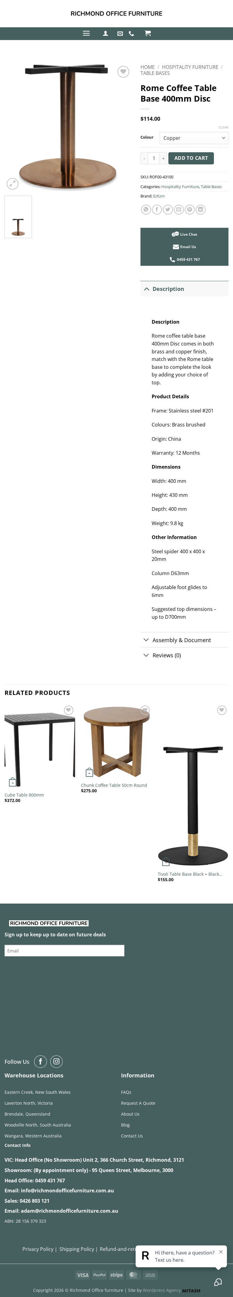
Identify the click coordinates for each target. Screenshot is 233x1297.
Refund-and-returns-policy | (132, 1249)
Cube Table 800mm (24, 795)
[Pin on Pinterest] (190, 210)
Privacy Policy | (39, 1249)
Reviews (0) (167, 655)
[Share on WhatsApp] (146, 210)
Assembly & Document (182, 640)
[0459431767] (132, 33)
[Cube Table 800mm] (40, 746)
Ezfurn (159, 196)
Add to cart (191, 158)
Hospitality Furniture (190, 67)
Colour (147, 137)
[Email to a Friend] (179, 210)
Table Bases (155, 73)
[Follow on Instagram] (56, 1061)
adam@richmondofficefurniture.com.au (69, 1211)
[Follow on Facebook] (40, 1061)
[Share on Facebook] (157, 210)
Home (147, 67)
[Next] (228, 798)
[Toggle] (146, 288)
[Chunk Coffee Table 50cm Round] (116, 741)
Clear (223, 127)
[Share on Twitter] (168, 210)
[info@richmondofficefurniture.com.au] (120, 33)
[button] (86, 33)
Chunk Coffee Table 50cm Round (114, 785)
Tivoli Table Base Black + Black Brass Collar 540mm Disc (188, 874)
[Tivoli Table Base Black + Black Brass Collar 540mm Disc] (193, 786)
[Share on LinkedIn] (201, 210)
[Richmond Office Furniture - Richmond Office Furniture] (116, 13)
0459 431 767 (50, 1180)
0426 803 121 (34, 1201)
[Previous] (4, 798)
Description (168, 288)
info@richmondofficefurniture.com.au (67, 1190)
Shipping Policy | (78, 1249)
